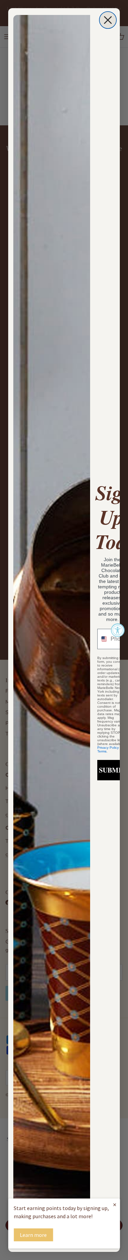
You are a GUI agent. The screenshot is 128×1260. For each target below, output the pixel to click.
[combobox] (102, 639)
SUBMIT (112, 770)
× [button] (114, 1204)
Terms (101, 751)
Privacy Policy (108, 747)
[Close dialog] (107, 20)
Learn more (33, 1234)
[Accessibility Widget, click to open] (118, 630)
